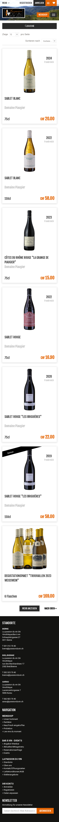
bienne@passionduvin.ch (13, 675)
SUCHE (30, 26)
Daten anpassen (11, 793)
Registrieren (26, 3)
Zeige (5, 34)
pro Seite (25, 34)
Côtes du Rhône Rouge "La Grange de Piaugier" (27, 260)
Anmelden (39, 3)
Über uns (8, 765)
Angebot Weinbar (11, 744)
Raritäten (7, 722)
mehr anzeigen (29, 608)
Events (7, 753)
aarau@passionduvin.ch (12, 701)
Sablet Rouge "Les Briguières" (23, 417)
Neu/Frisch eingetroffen (14, 725)
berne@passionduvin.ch (12, 648)
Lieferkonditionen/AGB (14, 771)
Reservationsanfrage (13, 750)
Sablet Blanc (12, 98)
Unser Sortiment (11, 719)
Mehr (4, 3)
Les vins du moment (12, 731)
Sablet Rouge (13, 337)
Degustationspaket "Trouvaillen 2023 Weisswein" (28, 578)
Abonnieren (45, 810)
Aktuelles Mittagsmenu (14, 747)
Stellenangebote (11, 774)
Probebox (8, 728)
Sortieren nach (32, 40)
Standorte (8, 762)
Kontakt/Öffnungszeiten (14, 768)
